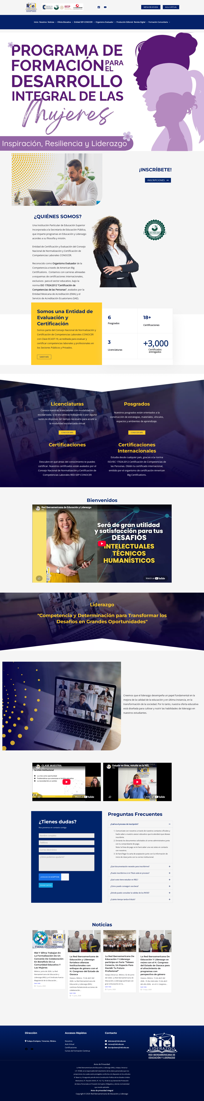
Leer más (37, 983)
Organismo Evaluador (104, 22)
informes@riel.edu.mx (117, 1041)
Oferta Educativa (64, 22)
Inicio (36, 22)
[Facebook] (99, 7)
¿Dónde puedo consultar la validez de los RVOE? (129, 893)
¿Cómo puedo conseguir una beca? (124, 886)
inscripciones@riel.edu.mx (118, 1047)
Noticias (51, 22)
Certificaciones (71, 1047)
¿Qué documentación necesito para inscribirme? (129, 866)
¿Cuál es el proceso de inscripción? (124, 824)
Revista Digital (139, 22)
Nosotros (43, 22)
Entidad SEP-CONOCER (83, 22)
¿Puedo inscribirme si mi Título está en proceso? (129, 873)
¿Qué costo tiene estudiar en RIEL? (124, 879)
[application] (55, 22)
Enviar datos (46, 885)
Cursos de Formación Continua (77, 1051)
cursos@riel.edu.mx (116, 1044)
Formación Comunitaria (158, 22)
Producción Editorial (125, 22)
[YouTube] (105, 7)
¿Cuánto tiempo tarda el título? (122, 899)
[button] (150, 7)
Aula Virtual (171, 7)
